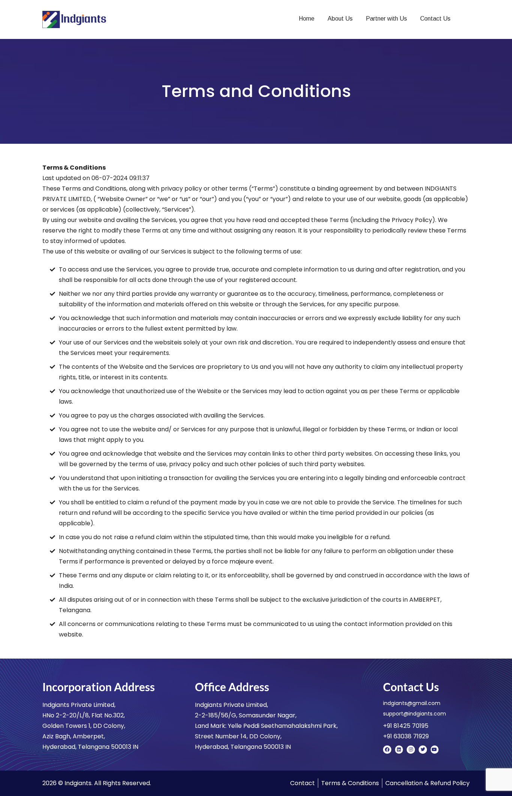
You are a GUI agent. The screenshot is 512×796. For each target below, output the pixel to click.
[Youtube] (435, 749)
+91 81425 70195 (405, 725)
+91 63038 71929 (406, 736)
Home (306, 18)
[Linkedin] (399, 749)
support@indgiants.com (414, 713)
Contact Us (435, 18)
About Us (340, 18)
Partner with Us (386, 18)
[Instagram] (411, 749)
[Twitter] (423, 749)
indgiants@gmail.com (411, 703)
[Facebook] (387, 749)
